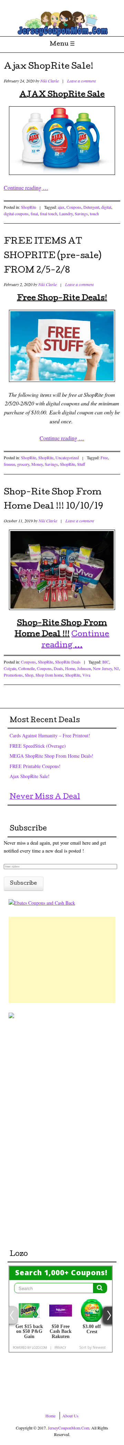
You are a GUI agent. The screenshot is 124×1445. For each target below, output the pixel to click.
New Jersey (102, 668)
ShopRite (28, 207)
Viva (86, 675)
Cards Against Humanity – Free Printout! (50, 735)
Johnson (84, 668)
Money (37, 464)
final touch (48, 213)
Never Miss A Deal (45, 797)
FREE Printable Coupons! (35, 766)
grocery (23, 464)
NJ (116, 668)
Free (104, 457)
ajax (61, 207)
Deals (58, 668)
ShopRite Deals (68, 662)
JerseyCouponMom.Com (68, 1428)
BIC (105, 662)
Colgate (10, 668)
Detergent (91, 207)
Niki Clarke (49, 80)
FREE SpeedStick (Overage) (38, 746)
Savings (81, 213)
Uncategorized (67, 457)
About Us (70, 1415)
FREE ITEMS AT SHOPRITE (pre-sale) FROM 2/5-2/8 (52, 256)
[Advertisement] (62, 960)
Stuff (81, 464)
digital (106, 207)
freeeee (9, 464)
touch (94, 213)
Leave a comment (81, 80)
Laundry (66, 213)
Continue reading (26, 187)
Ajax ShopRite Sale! (48, 67)
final (34, 213)
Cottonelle (26, 668)
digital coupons (16, 213)
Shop (29, 675)
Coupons (73, 207)
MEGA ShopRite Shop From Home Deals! (51, 756)
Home (70, 668)
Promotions (13, 675)
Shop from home (49, 675)
